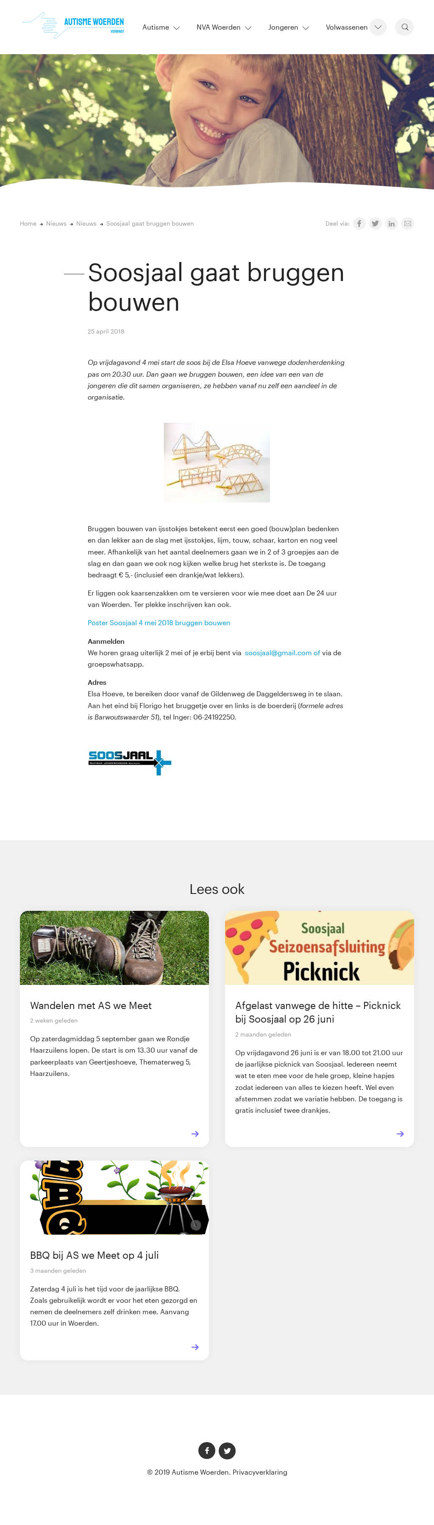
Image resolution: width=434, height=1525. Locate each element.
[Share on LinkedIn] (391, 223)
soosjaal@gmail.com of (282, 652)
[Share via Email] (407, 223)
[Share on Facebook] (359, 223)
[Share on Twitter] (375, 223)
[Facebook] (206, 1450)
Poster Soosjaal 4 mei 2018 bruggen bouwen (159, 622)
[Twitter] (227, 1450)
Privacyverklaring (260, 1472)
